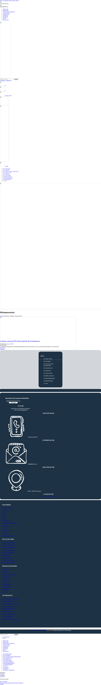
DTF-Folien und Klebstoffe (9, 574)
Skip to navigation (4, 0)
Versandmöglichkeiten (8, 545)
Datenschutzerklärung (8, 552)
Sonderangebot (6, 584)
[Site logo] (5, 77)
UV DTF (45, 383)
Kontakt (4, 528)
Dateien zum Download (8, 560)
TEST (11, 344)
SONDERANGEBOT (48, 375)
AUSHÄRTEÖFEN (48, 381)
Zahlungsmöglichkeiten (8, 547)
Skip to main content (13, 0)
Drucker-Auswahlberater (8, 542)
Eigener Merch (6, 520)
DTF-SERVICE (47, 370)
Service (4, 518)
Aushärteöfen (5, 589)
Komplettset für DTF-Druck (9, 601)
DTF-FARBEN (47, 361)
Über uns (4, 510)
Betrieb (4, 515)
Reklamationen (6, 555)
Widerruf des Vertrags (8, 562)
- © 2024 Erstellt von (38, 630)
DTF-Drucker (5, 569)
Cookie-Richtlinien (7, 557)
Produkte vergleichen (8, 536)
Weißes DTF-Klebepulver (9, 614)
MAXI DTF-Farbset (7, 611)
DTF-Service (5, 579)
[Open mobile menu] (4, 104)
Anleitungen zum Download (9, 523)
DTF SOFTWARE (47, 373)
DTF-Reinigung (6, 577)
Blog (3, 513)
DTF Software (5, 582)
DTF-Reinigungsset (7, 616)
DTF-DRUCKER (47, 359)
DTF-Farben (5, 572)
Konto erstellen (3, 681)
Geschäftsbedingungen (8, 550)
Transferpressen (6, 587)
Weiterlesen (2, 348)
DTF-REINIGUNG (48, 368)
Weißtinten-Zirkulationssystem (10, 619)
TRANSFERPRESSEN (49, 378)
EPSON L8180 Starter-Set (9, 609)
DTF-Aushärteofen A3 (8, 606)
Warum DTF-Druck (7, 508)
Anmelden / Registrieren (8, 670)
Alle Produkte (5, 531)
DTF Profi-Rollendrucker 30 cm (10, 598)
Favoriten (4, 533)
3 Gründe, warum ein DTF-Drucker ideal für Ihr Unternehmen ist (20, 341)
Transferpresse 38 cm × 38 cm (10, 604)
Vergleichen (6, 668)
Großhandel (5, 526)
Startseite (2, 316)
